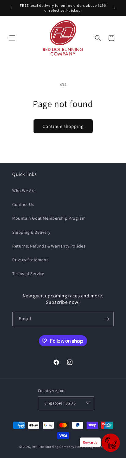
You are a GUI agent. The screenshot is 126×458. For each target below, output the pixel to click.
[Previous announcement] (11, 8)
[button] (12, 38)
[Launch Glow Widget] (111, 443)
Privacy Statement (30, 260)
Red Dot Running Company (53, 447)
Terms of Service (28, 273)
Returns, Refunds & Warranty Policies (49, 246)
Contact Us (23, 204)
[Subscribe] (106, 319)
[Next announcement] (114, 8)
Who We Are (24, 190)
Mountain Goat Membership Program (49, 218)
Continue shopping (63, 126)
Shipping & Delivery (31, 232)
